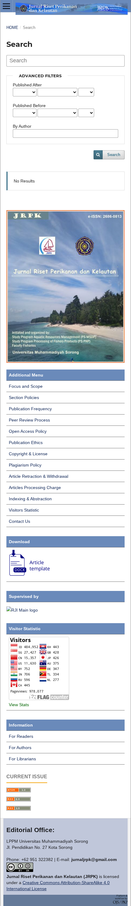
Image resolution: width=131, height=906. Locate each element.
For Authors (20, 747)
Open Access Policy (28, 431)
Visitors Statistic (24, 510)
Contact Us (19, 521)
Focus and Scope (26, 386)
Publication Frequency (30, 408)
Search (113, 154)
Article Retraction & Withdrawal (38, 476)
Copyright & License (28, 453)
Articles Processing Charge (35, 487)
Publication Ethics (26, 442)
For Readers (21, 736)
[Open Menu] (6, 6)
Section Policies (24, 397)
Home (12, 27)
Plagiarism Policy (25, 465)
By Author (22, 126)
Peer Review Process (29, 420)
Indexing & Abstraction (30, 498)
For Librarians (22, 758)
